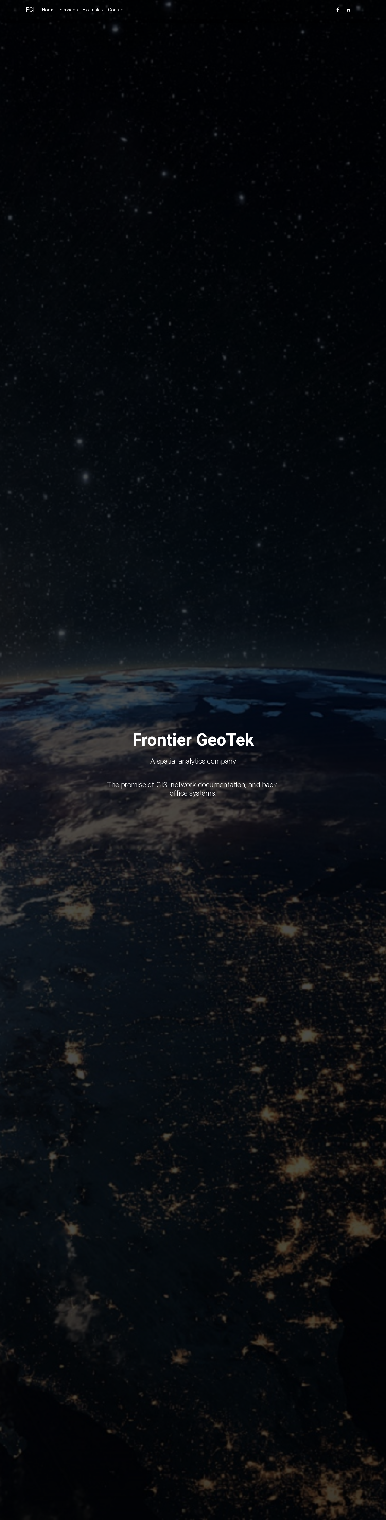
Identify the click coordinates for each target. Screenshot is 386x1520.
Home (48, 10)
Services (68, 10)
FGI (30, 9)
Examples (93, 10)
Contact (116, 10)
